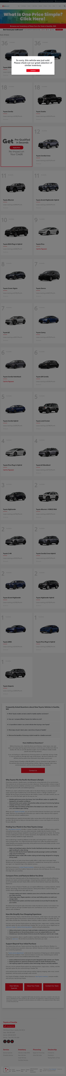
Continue (33, 70)
